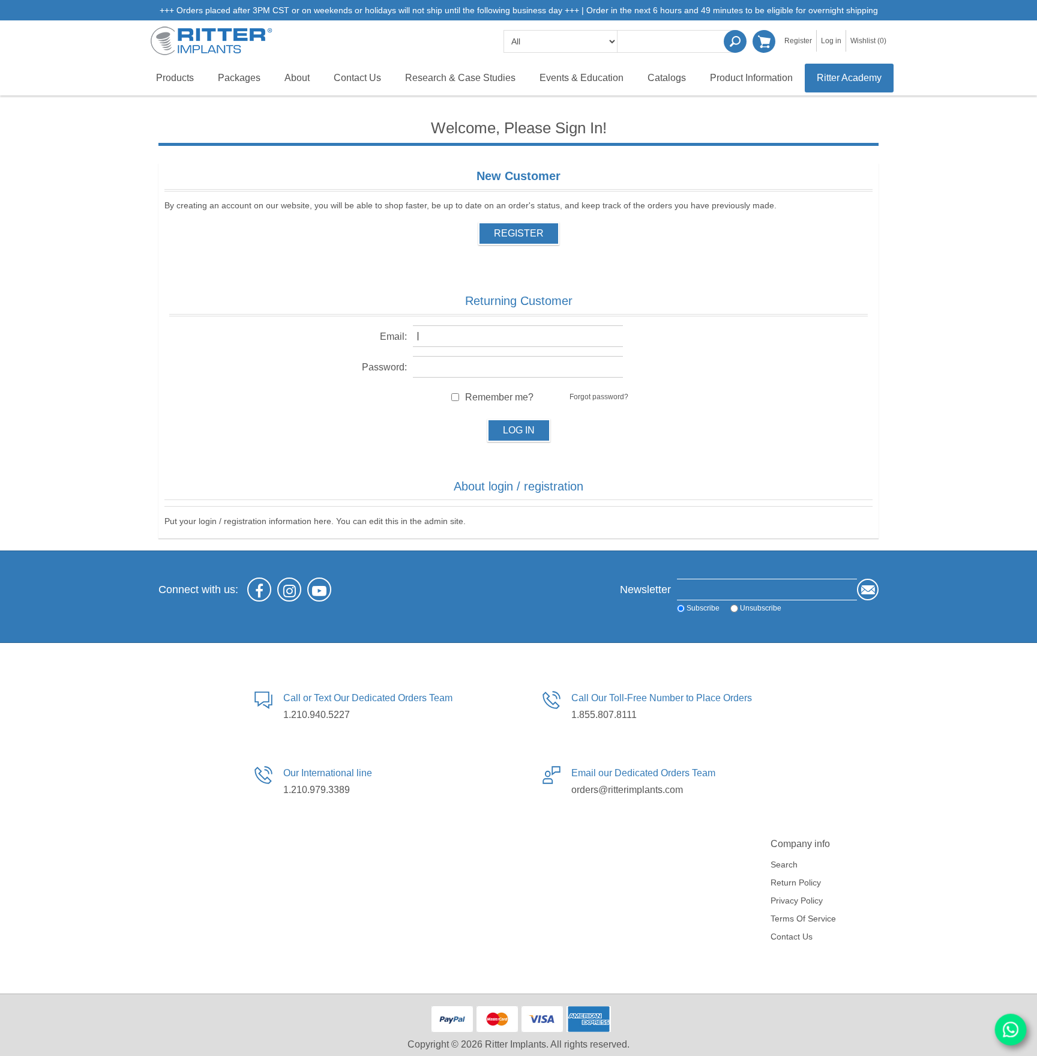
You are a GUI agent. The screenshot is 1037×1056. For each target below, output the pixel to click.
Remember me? (499, 397)
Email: (393, 336)
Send (868, 589)
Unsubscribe (760, 608)
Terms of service (803, 918)
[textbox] (678, 41)
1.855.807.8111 (604, 715)
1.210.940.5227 (316, 715)
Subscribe (703, 608)
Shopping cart (764, 41)
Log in (831, 41)
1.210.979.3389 (316, 790)
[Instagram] (289, 590)
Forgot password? (599, 397)
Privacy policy (797, 900)
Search (735, 41)
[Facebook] (259, 590)
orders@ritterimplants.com (627, 790)
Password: (384, 367)
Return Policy (796, 882)
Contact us (792, 936)
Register (798, 41)
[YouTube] (319, 590)
